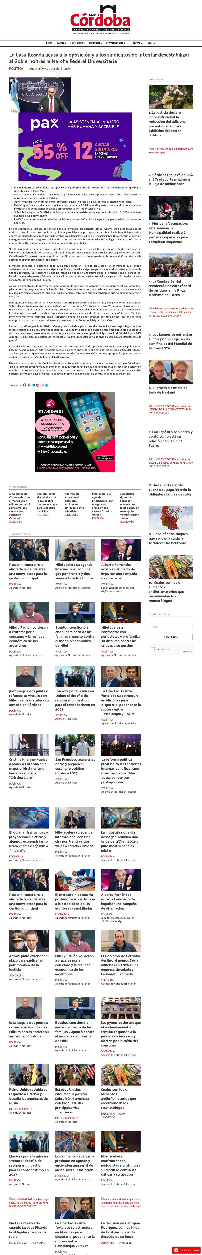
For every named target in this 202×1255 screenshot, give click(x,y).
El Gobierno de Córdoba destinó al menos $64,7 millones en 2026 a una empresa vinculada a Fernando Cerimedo (19, 506)
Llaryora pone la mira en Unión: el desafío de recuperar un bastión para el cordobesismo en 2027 (75, 700)
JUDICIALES (71, 514)
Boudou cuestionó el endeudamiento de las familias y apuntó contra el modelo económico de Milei (74, 637)
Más (150, 43)
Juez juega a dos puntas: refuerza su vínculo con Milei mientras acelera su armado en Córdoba (29, 698)
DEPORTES (107, 1242)
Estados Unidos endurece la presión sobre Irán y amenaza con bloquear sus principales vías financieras (72, 1101)
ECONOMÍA (127, 521)
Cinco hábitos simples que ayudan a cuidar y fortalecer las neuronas (168, 538)
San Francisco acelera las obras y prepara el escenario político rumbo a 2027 (75, 766)
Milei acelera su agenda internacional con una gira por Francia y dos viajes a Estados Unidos (102, 504)
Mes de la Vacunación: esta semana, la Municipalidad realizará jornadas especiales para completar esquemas (168, 233)
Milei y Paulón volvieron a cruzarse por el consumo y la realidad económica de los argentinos (28, 637)
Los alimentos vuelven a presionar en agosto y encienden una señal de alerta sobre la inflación (74, 1163)
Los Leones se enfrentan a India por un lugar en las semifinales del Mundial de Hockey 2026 (170, 341)
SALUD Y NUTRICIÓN (113, 1113)
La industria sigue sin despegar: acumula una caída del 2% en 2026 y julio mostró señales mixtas (129, 506)
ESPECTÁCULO (18, 1242)
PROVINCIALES (77, 43)
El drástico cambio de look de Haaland (168, 390)
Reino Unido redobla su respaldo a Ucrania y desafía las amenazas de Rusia (28, 1096)
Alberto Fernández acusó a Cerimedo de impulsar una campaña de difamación (119, 571)
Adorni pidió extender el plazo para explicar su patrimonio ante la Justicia (74, 503)
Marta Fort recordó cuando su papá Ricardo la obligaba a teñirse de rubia (28, 1230)
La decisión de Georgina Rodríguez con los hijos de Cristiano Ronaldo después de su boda (120, 1230)
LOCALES (61, 43)
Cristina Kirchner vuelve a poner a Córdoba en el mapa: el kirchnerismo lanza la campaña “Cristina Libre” (28, 769)
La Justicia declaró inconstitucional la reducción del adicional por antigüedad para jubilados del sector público (168, 124)
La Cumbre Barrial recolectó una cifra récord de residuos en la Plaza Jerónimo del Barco (170, 288)
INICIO (49, 43)
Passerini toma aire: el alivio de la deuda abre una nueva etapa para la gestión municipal (47, 503)
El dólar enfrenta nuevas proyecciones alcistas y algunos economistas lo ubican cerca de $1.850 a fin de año (29, 842)
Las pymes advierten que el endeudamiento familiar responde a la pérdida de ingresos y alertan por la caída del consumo (121, 1034)
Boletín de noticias (159, 614)
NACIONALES (95, 43)
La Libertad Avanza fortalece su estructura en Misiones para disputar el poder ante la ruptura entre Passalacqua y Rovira (121, 702)
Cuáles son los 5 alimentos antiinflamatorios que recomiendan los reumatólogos (118, 1099)
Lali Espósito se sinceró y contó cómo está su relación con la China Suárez (171, 439)
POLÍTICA (16, 68)
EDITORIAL (138, 43)
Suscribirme (171, 636)
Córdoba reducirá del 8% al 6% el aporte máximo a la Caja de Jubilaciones (171, 179)
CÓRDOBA (15, 521)
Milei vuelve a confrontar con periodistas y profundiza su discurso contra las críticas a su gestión (120, 637)
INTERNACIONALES (115, 43)
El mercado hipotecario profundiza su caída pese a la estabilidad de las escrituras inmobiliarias (75, 901)
